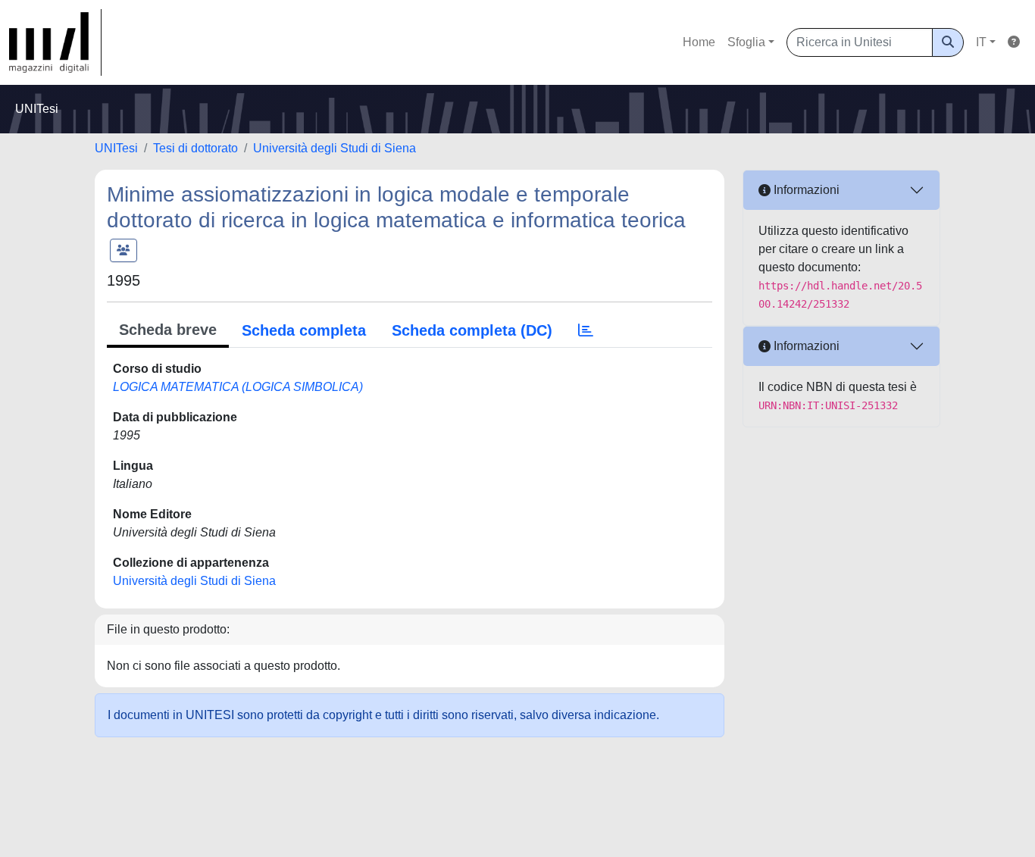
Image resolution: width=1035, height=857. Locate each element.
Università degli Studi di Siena (334, 148)
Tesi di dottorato (195, 148)
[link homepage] (55, 42)
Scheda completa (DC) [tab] (472, 330)
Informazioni (805, 189)
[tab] (585, 330)
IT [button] (981, 42)
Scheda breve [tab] (168, 329)
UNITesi (116, 148)
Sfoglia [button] (746, 42)
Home (699, 42)
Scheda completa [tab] (304, 330)
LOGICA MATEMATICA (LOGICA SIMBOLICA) (238, 386)
